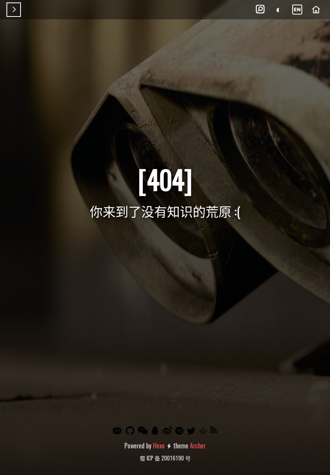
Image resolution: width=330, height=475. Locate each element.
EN (297, 9)
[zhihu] (180, 431)
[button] (260, 9)
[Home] (316, 9)
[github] (130, 430)
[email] (117, 431)
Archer (198, 445)
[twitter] (191, 431)
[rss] (214, 430)
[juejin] (203, 431)
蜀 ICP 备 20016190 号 (165, 458)
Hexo (159, 445)
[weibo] (167, 430)
